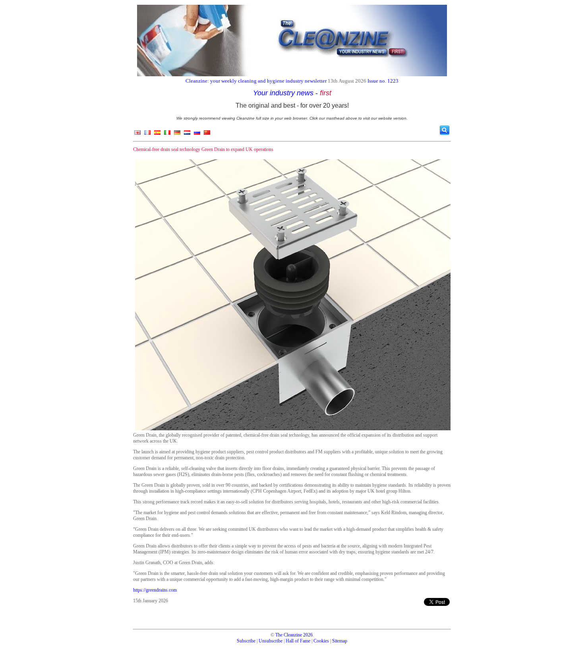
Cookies (321, 641)
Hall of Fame (298, 641)
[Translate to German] (177, 134)
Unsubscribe (270, 641)
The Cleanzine (288, 635)
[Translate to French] (147, 134)
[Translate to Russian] (197, 134)
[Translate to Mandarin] (207, 134)
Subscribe (246, 641)
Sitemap (339, 641)
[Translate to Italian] (167, 134)
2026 (308, 635)
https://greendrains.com (155, 590)
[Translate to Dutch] (187, 134)
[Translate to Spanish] (157, 134)
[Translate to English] (137, 134)
